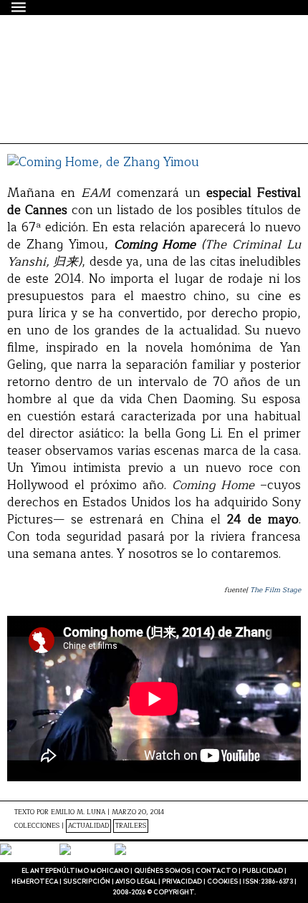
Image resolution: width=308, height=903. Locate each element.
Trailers (130, 826)
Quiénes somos (162, 871)
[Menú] (19, 6)
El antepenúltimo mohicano (131, 53)
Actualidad (88, 826)
